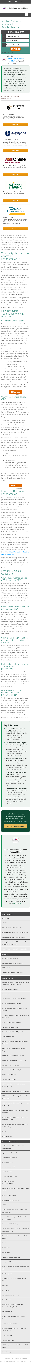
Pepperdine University (11, 139)
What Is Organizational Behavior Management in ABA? (15, 1268)
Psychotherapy (6, 1299)
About (9, 1)
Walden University (9, 217)
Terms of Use (24, 1358)
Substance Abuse (7, 1335)
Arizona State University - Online (15, 166)
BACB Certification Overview (10, 958)
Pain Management (7, 1273)
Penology (4, 1285)
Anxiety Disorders (7, 1171)
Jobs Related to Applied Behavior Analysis (13, 937)
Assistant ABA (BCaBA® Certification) (12, 972)
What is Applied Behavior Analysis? (11, 1022)
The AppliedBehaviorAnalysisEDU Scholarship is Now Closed (15, 1016)
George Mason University (12, 192)
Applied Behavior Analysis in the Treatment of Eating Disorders (14, 1218)
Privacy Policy (17, 1358)
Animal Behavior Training (9, 1167)
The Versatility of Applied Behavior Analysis (14, 998)
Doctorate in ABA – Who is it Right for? (12, 1069)
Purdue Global (8, 114)
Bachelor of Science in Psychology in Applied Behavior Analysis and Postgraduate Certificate (13, 117)
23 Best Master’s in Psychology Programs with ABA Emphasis (15, 1097)
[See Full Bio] (22, 903)
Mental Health (6, 1252)
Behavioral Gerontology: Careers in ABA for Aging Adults (15, 1189)
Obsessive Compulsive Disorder (11, 1257)
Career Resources (7, 914)
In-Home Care (6, 1247)
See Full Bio (17, 904)
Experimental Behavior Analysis (10, 1224)
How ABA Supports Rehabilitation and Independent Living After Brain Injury (12, 1306)
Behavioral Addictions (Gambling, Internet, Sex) (9, 1182)
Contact (16, 1)
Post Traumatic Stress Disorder (10, 1295)
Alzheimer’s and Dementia (9, 1157)
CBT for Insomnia (7, 1205)
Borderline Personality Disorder (10, 1200)
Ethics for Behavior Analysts (9, 989)
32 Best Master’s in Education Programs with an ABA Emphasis (15, 1104)
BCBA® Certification (7, 968)
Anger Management (7, 1162)
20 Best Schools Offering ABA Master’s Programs (16, 1091)
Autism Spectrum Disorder (9, 1176)
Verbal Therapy (6, 1352)
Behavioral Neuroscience (9, 1195)
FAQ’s (4, 1131)
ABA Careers (5, 918)
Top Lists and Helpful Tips (9, 1079)
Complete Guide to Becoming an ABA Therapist (15, 932)
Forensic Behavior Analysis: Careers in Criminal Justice (15, 1237)
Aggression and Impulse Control (11, 1153)
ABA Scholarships (7, 1136)
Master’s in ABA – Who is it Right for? (12, 1032)
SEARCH (15, 48)
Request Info (15, 124)
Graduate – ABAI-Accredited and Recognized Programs (14, 1050)
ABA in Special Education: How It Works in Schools (13, 1317)
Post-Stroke (5, 1290)
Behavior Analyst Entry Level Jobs (11, 927)
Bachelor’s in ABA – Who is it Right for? (13, 1065)
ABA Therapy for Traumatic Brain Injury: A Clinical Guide (15, 1346)
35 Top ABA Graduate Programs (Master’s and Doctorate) (15, 1111)
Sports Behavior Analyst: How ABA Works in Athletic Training (14, 1329)
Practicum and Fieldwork (9, 1074)
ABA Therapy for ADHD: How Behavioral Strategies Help (13, 1147)
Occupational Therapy (8, 1262)
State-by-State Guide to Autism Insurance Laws (15, 949)
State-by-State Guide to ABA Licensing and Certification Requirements (14, 943)
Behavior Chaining (7, 994)
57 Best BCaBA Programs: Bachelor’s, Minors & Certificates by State (15, 1118)
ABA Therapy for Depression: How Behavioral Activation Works (14, 1211)
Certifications (5, 954)
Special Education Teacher (9, 1323)
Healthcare (5, 1243)
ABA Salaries (5, 923)
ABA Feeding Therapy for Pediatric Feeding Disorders (14, 1280)
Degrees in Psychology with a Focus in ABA (14, 1060)
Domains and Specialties (9, 1141)
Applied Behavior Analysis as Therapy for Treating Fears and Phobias (16, 1230)
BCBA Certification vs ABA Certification (12, 963)
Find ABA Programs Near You (15, 826)
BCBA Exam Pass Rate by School (11, 1003)
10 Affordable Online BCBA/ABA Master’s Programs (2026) (13, 1085)
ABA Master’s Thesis (8, 1036)
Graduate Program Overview (10, 1027)
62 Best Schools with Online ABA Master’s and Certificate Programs (15, 1125)
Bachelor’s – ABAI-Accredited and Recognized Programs (15, 1042)
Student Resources (7, 978)
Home (5, 1358)
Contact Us (10, 1358)
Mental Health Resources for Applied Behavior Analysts (14, 1009)
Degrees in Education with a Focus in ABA (13, 1055)
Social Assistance (7, 1311)
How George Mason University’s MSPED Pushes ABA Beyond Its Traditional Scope (15, 983)
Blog (22, 1)
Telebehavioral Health (8, 1340)
